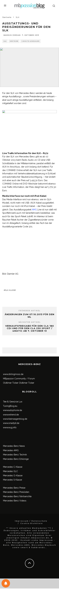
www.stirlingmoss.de (13, 374)
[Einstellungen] (6, 583)
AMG (34, 209)
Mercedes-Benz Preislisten (16, 492)
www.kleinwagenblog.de (15, 419)
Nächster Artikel (30, 322)
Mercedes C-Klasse (12, 467)
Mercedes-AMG (11, 450)
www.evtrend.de (11, 414)
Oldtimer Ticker (10, 383)
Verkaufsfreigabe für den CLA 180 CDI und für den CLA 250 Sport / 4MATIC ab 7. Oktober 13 (29, 328)
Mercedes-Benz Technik (15, 454)
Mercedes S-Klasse (12, 480)
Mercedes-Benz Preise (14, 488)
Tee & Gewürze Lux (12, 401)
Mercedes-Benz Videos (14, 500)
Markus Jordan (11, 35)
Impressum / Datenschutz (31, 521)
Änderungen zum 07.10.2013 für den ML (29, 315)
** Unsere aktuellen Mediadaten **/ (28, 528)
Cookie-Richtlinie (31, 523)
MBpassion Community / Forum (19, 378)
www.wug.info (9, 427)
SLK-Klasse (10, 290)
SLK (5, 41)
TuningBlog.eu (10, 406)
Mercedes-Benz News (14, 446)
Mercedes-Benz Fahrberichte (17, 496)
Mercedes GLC (10, 471)
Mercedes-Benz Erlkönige (16, 459)
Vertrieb (14, 41)
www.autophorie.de (12, 410)
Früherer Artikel (29, 311)
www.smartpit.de (11, 423)
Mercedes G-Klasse (12, 475)
